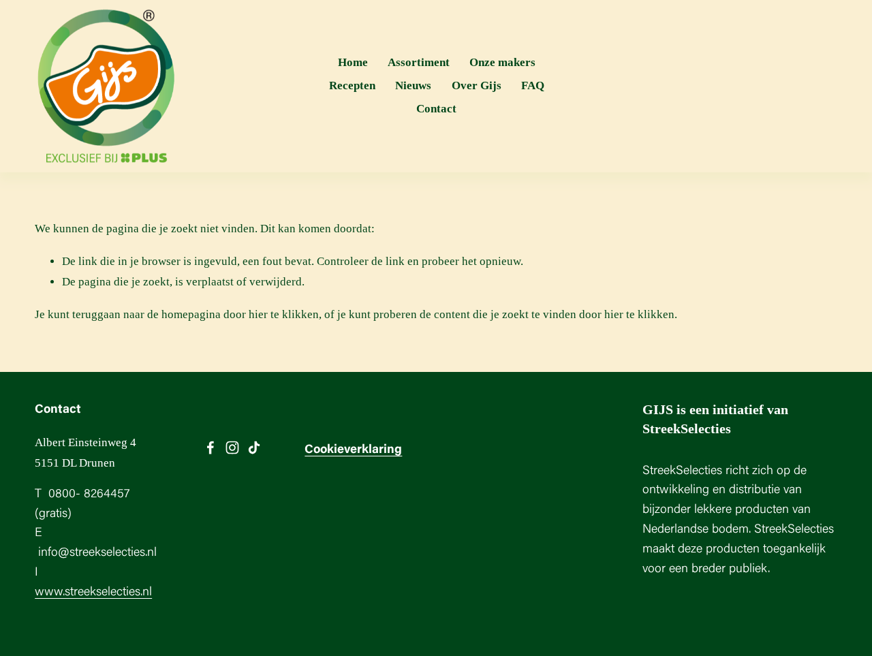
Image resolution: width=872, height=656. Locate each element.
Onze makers (502, 62)
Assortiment (419, 62)
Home (353, 62)
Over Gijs (476, 85)
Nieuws (413, 85)
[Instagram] (232, 447)
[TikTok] (254, 447)
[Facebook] (210, 447)
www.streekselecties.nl (93, 593)
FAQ (532, 85)
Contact (436, 108)
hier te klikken (284, 314)
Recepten (352, 85)
